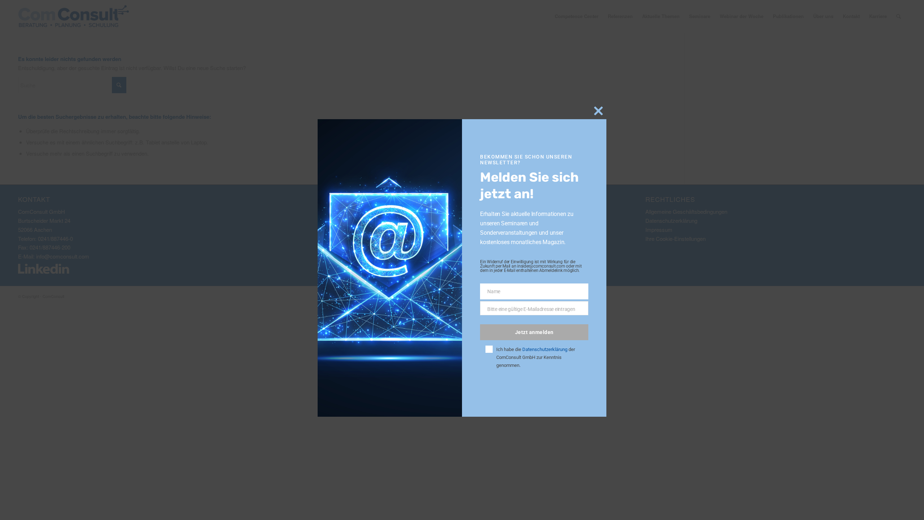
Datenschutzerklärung (544, 349)
